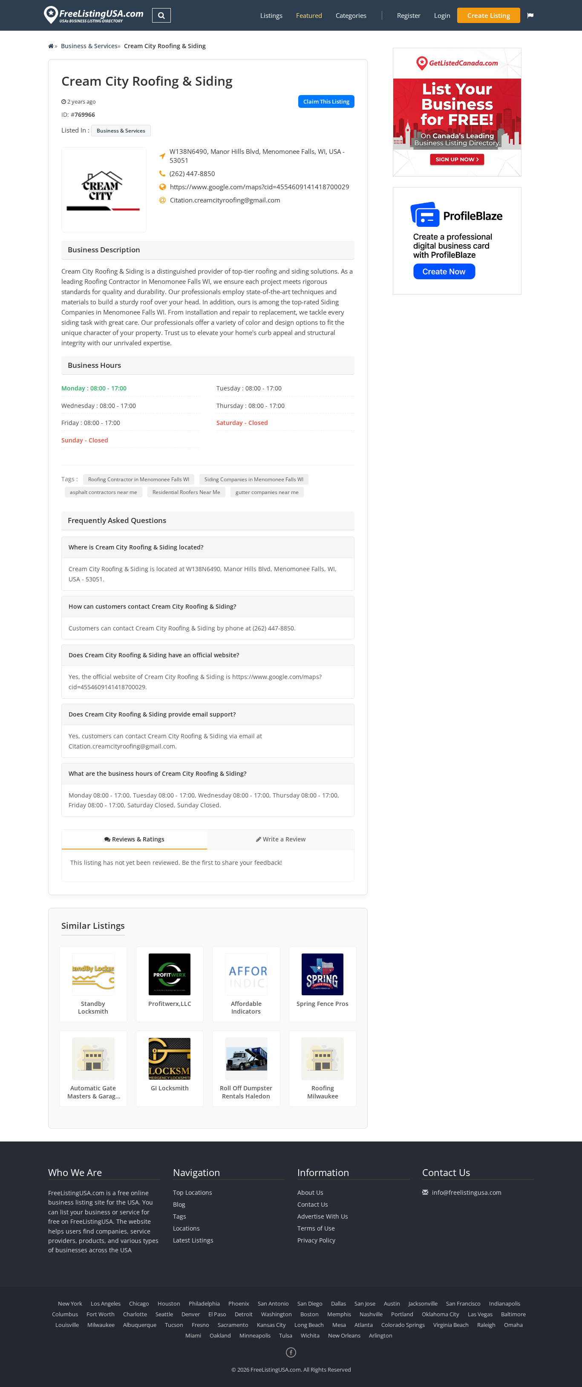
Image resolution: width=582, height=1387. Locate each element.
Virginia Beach (451, 1325)
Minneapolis (255, 1335)
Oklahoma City (440, 1314)
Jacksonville (423, 1303)
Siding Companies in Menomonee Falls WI (254, 479)
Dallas (338, 1303)
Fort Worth (100, 1314)
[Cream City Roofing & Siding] (104, 189)
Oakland (220, 1335)
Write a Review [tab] (283, 839)
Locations (186, 1228)
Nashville (371, 1314)
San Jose (364, 1303)
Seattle (164, 1314)
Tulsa (285, 1335)
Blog (179, 1204)
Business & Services (89, 46)
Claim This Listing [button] (326, 101)
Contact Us (312, 1204)
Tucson (174, 1325)
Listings (271, 15)
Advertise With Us (322, 1216)
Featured (309, 15)
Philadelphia (204, 1303)
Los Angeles (106, 1303)
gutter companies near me (267, 492)
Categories (351, 15)
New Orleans (344, 1335)
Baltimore (513, 1314)
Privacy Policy (316, 1240)
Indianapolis (504, 1303)
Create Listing (488, 15)
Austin (392, 1303)
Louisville (67, 1325)
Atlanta (363, 1325)
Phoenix (238, 1303)
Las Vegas (480, 1314)
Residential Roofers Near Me (186, 492)
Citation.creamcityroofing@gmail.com (225, 200)
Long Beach (309, 1325)
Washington (276, 1314)
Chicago (139, 1303)
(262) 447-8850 (192, 173)
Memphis (339, 1314)
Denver (191, 1314)
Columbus (65, 1314)
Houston (169, 1303)
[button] (530, 15)
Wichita (310, 1335)
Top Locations (192, 1192)
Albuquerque (139, 1325)
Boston (309, 1314)
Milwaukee (101, 1325)
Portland (402, 1314)
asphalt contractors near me (103, 492)
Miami (193, 1335)
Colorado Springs (403, 1325)
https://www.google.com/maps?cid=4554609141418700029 (259, 186)
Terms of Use (316, 1228)
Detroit (244, 1314)
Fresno (200, 1325)
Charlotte (135, 1314)
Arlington (380, 1335)
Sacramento (233, 1325)
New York (70, 1303)
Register (409, 15)
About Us (310, 1192)
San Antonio (273, 1303)
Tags (179, 1216)
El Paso (217, 1314)
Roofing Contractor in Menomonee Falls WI (138, 479)
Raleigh (486, 1325)
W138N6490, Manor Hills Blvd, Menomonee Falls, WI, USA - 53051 (257, 156)
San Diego (310, 1303)
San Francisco (463, 1303)
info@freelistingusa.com (466, 1192)
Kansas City (271, 1325)
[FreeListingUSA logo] (93, 15)
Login (442, 15)
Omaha (513, 1325)
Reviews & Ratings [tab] (137, 839)
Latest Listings (193, 1240)
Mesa (339, 1325)
